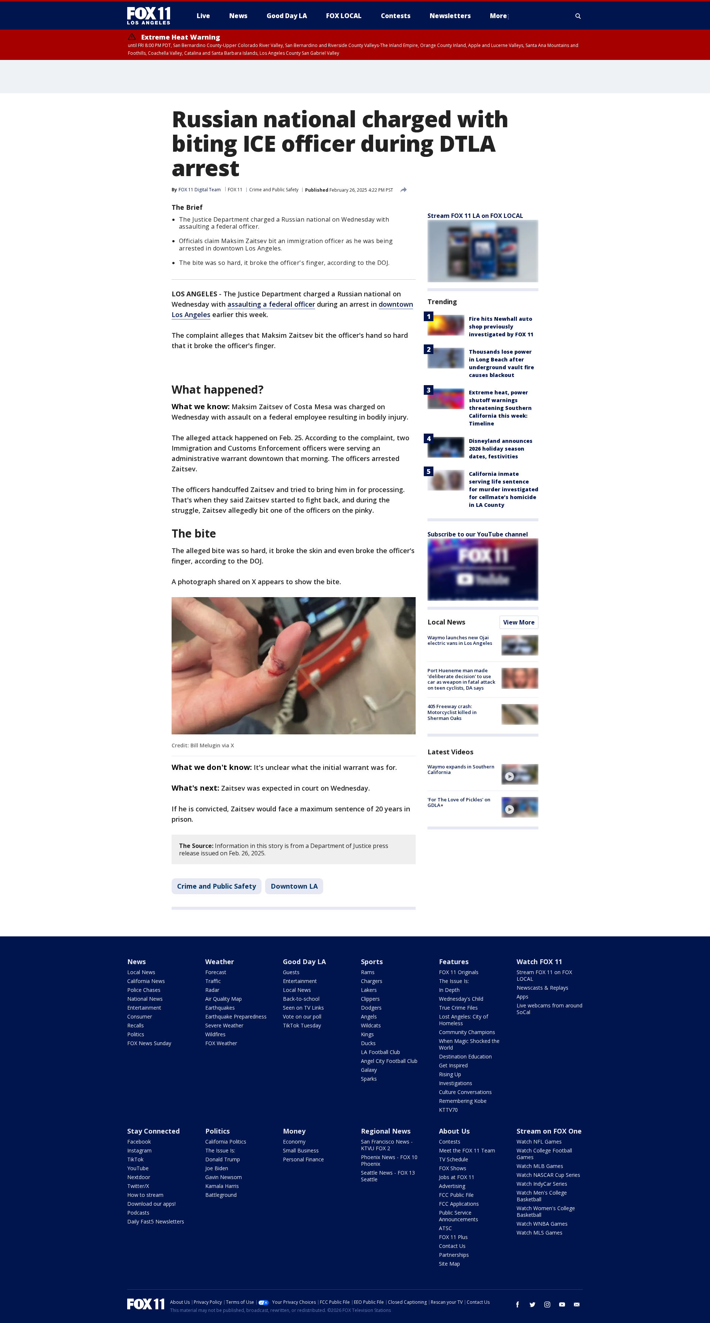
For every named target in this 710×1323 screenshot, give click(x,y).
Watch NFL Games (539, 1141)
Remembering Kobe (463, 1100)
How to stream (145, 1194)
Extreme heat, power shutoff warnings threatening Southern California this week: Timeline (500, 408)
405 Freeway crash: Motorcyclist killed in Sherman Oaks (452, 712)
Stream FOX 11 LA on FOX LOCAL (475, 216)
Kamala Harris (222, 1185)
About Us (454, 1131)
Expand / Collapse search (578, 15)
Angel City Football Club (389, 1060)
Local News (446, 621)
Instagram (139, 1150)
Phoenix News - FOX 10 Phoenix (389, 1160)
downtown (396, 304)
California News (146, 980)
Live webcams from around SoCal (549, 1009)
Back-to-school (301, 998)
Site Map (449, 1263)
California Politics (225, 1141)
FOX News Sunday (149, 1043)
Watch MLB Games (540, 1165)
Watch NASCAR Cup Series (548, 1174)
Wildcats (371, 1025)
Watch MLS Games (539, 1232)
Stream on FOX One (549, 1131)
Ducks (368, 1043)
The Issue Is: (454, 980)
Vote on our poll (302, 1016)
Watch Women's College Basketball (546, 1211)
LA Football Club (380, 1052)
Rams (368, 972)
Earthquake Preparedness (236, 1016)
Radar (212, 989)
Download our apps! (151, 1203)
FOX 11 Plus (453, 1236)
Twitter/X (138, 1185)
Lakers (369, 989)
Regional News (385, 1131)
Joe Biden (216, 1168)
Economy (294, 1141)
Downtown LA (294, 886)
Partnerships (454, 1254)
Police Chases (143, 989)
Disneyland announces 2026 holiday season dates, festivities (500, 448)
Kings (367, 1034)
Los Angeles (191, 314)
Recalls (135, 1025)
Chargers (371, 980)
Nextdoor (138, 1177)
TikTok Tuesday (302, 1025)
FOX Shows (452, 1168)
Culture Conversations (465, 1091)
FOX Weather (221, 1043)
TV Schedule (453, 1159)
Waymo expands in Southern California (460, 769)
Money (294, 1131)
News (136, 961)
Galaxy (369, 1069)
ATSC (445, 1228)
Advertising (452, 1185)
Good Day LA (304, 961)
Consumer (139, 1016)
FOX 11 (235, 189)
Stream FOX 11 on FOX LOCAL (544, 975)
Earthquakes (220, 1007)
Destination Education (465, 1056)
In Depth (449, 989)
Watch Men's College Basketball (542, 1196)
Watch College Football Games (544, 1154)
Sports (372, 961)
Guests (291, 972)
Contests (449, 1141)
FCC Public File (456, 1194)
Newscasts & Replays (542, 987)
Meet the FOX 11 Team (467, 1150)
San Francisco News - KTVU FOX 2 (387, 1145)
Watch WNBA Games (542, 1223)
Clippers (370, 998)
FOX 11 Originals (459, 972)
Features (454, 961)
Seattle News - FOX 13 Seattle (388, 1176)
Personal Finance (303, 1159)
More (498, 15)
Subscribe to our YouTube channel (477, 534)
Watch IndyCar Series (542, 1183)
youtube (562, 1304)
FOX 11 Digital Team (200, 189)
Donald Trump (222, 1159)
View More (519, 622)
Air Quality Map (223, 998)
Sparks (369, 1078)
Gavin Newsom (223, 1177)
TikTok (135, 1159)
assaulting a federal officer (271, 304)
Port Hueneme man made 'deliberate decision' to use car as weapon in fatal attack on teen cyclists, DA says (461, 679)
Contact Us (452, 1245)
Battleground (221, 1194)
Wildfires (215, 1034)
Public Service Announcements (458, 1216)
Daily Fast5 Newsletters (155, 1221)
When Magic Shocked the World (469, 1044)
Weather (219, 961)
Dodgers (371, 1007)
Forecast (215, 972)
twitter (532, 1304)
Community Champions (467, 1032)
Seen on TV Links (303, 1007)
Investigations (455, 1083)
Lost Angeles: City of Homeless (463, 1020)
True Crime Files (458, 1007)
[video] (519, 774)
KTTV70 (448, 1109)
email (577, 1304)
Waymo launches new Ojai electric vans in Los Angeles (459, 640)
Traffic (213, 980)
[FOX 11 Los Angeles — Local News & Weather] (151, 16)
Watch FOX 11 (539, 961)
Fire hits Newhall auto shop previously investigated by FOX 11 (501, 326)
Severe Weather (224, 1025)
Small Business (301, 1150)
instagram (547, 1304)
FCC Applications (459, 1203)
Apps (522, 996)
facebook (518, 1304)
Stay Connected (153, 1131)
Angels (369, 1016)
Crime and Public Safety (273, 189)
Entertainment (144, 1007)
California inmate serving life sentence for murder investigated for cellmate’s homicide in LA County (503, 489)
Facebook (139, 1141)
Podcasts (138, 1212)
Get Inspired (453, 1065)
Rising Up (450, 1074)
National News (145, 998)
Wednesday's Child (461, 998)
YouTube (138, 1168)
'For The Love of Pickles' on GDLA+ (458, 802)
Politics (135, 1034)
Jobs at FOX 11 (456, 1177)
